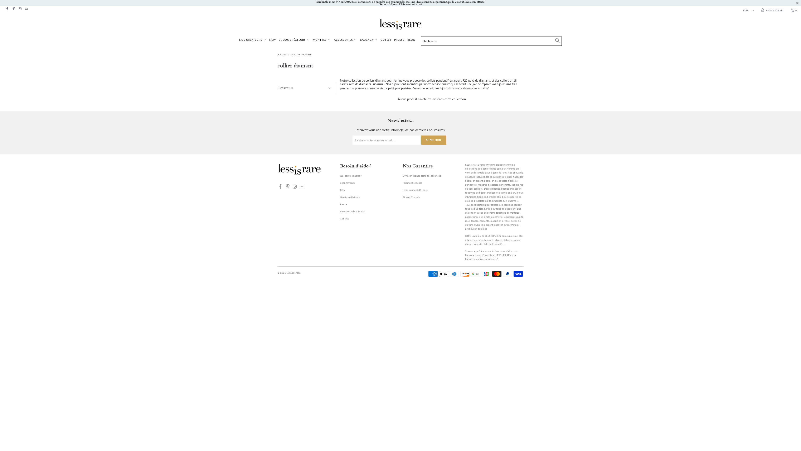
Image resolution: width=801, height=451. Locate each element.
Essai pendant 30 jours (415, 189)
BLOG (411, 39)
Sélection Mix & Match (352, 211)
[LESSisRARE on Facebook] (7, 9)
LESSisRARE (293, 272)
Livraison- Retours (350, 197)
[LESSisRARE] (400, 24)
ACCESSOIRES (344, 39)
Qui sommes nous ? (350, 175)
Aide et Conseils (411, 197)
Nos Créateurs (250, 39)
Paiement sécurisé (412, 182)
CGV (342, 189)
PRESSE (399, 39)
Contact (344, 218)
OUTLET (385, 39)
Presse (343, 204)
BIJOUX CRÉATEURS (293, 39)
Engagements (347, 182)
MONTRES (320, 39)
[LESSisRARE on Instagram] (20, 9)
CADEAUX (366, 39)
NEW (272, 39)
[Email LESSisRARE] (26, 9)
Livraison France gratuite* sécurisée (422, 175)
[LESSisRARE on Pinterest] (13, 9)
